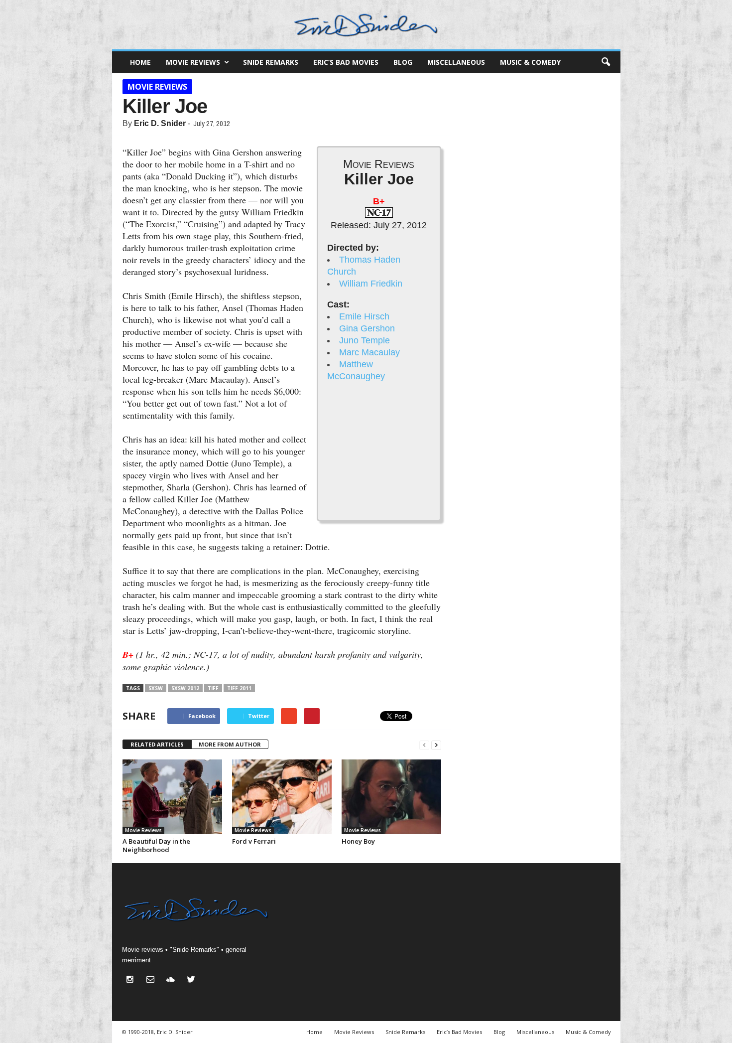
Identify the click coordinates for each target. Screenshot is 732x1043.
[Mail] (152, 980)
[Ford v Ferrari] (282, 796)
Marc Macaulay (369, 352)
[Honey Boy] (391, 796)
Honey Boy (358, 841)
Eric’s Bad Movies (345, 62)
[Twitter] (192, 980)
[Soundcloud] (173, 980)
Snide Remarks (270, 62)
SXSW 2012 (185, 688)
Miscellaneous (456, 62)
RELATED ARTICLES (157, 744)
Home (140, 62)
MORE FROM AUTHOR (230, 744)
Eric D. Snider (160, 123)
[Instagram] (132, 980)
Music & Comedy (530, 62)
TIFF (213, 688)
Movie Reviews (193, 62)
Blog (402, 62)
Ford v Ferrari (254, 841)
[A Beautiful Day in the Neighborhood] (172, 796)
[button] (605, 62)
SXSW (155, 688)
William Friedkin (370, 284)
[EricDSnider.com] (366, 24)
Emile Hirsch (364, 316)
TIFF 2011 (239, 688)
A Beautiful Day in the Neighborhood (156, 845)
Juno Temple (364, 340)
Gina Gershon (367, 328)
